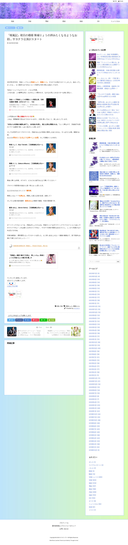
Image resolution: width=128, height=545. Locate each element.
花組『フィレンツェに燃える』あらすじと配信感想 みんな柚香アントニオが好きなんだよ (108, 64)
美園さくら (76, 306)
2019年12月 (94, 414)
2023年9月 (94, 279)
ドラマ (92, 510)
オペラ (92, 501)
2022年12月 (94, 306)
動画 (92, 474)
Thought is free (74, 540)
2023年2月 (94, 300)
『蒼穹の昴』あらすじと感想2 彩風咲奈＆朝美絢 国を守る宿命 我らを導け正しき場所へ (108, 104)
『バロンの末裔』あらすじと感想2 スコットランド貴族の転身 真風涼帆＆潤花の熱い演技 (108, 128)
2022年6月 (94, 324)
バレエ (92, 468)
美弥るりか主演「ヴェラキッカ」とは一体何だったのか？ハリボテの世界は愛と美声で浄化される (108, 120)
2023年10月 (94, 276)
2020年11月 (94, 381)
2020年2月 (94, 408)
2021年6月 (94, 360)
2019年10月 (94, 420)
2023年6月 (94, 288)
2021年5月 (94, 363)
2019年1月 (94, 447)
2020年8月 (94, 390)
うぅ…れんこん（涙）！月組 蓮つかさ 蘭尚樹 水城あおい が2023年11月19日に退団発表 (108, 80)
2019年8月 (94, 426)
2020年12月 (94, 378)
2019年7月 (94, 429)
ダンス (92, 462)
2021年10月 (94, 348)
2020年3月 (94, 405)
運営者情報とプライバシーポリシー (64, 526)
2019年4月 (94, 438)
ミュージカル (95, 504)
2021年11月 (94, 345)
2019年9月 (94, 423)
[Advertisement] (44, 63)
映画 (91, 471)
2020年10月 (94, 384)
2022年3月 (94, 333)
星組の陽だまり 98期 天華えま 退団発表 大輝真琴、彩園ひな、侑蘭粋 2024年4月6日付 (110, 173)
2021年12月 (94, 342)
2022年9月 (94, 315)
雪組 (92, 486)
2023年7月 (94, 285)
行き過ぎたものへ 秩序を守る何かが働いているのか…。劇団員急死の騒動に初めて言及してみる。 (110, 159)
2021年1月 (94, 375)
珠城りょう (69, 306)
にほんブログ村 (12, 286)
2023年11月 (94, 273)
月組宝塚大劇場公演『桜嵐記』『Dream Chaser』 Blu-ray (30, 246)
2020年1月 (94, 411)
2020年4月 (94, 402)
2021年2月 (94, 372)
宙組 (92, 483)
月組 (61, 306)
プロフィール (64, 523)
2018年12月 (94, 450)
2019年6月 (94, 432)
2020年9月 (94, 387)
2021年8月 (94, 354)
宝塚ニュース (95, 477)
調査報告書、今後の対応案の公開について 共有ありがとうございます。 (108, 72)
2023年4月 (94, 294)
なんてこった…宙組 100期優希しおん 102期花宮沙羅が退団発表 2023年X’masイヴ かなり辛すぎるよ (108, 56)
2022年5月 (94, 327)
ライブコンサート (96, 465)
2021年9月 (94, 351)
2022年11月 (94, 309)
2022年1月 (94, 339)
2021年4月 (94, 366)
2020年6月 (94, 396)
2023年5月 (94, 291)
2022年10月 (94, 312)
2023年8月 (94, 282)
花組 (92, 495)
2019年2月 (94, 444)
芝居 (92, 507)
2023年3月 (94, 297)
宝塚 (20, 28)
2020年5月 (94, 399)
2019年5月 (94, 435)
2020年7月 (94, 393)
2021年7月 (94, 357)
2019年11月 (94, 417)
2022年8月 (94, 318)
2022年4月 (94, 330)
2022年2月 (94, 336)
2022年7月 (94, 321)
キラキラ (77, 308)
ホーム (10, 28)
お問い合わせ (64, 529)
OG (92, 498)
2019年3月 (94, 441)
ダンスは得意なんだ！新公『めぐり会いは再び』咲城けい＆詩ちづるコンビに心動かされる (108, 112)
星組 (92, 489)
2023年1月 (94, 303)
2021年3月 (94, 369)
